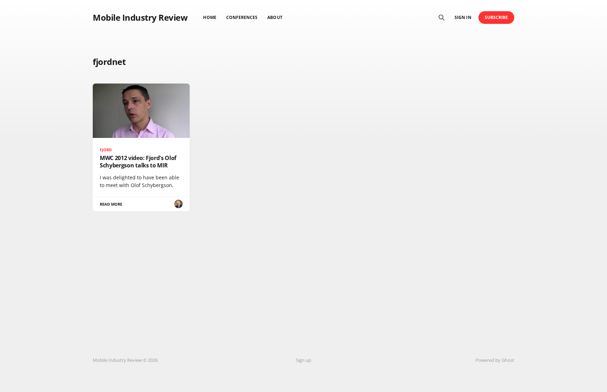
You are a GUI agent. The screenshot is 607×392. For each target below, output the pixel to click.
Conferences (242, 17)
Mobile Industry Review (140, 17)
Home (209, 17)
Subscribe (496, 17)
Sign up (303, 360)
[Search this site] (441, 17)
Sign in (463, 17)
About (274, 17)
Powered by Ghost (495, 360)
